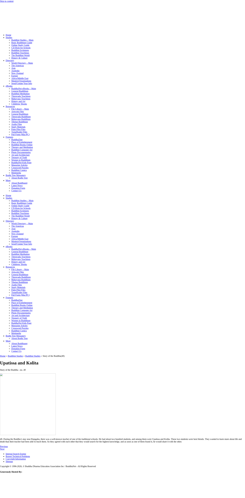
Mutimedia (16, 173)
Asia (13, 68)
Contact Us (16, 190)
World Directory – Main (22, 63)
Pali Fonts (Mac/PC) (20, 134)
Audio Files (16, 124)
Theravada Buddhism (21, 116)
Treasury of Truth (19, 157)
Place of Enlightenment (21, 142)
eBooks (9, 86)
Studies (9, 37)
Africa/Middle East (19, 78)
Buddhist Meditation (20, 93)
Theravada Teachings (20, 96)
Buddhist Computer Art (21, 150)
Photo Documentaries (21, 152)
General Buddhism (19, 91)
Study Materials (18, 127)
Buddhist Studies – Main (22, 40)
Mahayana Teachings (20, 99)
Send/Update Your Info (21, 83)
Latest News (17, 185)
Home (8, 35)
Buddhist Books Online (21, 145)
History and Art (18, 101)
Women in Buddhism (20, 160)
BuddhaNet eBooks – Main (23, 88)
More (8, 180)
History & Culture (19, 58)
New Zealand (17, 73)
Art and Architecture (20, 155)
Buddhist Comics (19, 170)
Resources (10, 106)
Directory (10, 60)
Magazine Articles (19, 165)
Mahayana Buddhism (20, 119)
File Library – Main (20, 109)
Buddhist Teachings (20, 53)
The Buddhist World (20, 55)
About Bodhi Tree (19, 178)
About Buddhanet (19, 183)
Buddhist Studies (15, 356)
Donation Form (18, 188)
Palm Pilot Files (18, 129)
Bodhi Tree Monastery (16, 175)
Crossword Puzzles (19, 167)
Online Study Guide (20, 45)
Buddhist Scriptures (20, 50)
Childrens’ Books (19, 104)
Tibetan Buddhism (19, 122)
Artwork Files (17, 111)
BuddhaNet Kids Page (21, 162)
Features (9, 137)
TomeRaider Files (19, 132)
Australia (15, 70)
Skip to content (6, 1)
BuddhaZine (17, 139)
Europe (14, 76)
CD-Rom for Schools (20, 48)
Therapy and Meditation (22, 147)
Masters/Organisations (21, 81)
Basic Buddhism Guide (21, 42)
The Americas (17, 65)
